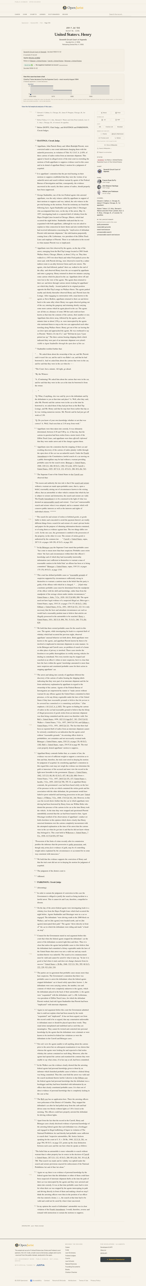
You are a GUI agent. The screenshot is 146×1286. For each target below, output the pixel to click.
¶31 (35, 1120)
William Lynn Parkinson (110, 191)
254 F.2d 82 (82, 719)
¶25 (35, 935)
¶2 (36, 119)
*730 (30, 954)
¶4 (36, 140)
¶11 (35, 446)
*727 (30, 298)
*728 (29, 519)
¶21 (35, 882)
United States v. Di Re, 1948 (56, 964)
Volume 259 (34, 23)
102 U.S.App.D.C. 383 (68, 719)
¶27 (35, 1009)
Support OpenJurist (116, 1259)
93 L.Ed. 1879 (71, 465)
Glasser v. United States (38, 61)
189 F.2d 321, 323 (74, 606)
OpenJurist (25, 23)
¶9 (36, 348)
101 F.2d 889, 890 (72, 597)
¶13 (35, 547)
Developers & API (106, 1247)
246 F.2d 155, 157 (66, 778)
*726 (30, 112)
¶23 (35, 892)
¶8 (36, 248)
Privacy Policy (95, 1280)
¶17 (35, 753)
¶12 (35, 474)
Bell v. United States (45, 719)
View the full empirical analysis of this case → (37, 106)
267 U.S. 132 (59, 469)
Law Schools (69, 1261)
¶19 (35, 870)
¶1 (36, 112)
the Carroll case (77, 474)
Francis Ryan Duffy (109, 180)
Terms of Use (83, 1280)
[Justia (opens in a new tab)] (40, 1265)
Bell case (44, 1099)
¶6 (36, 173)
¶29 (35, 1065)
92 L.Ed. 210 (50, 967)
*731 (30, 1175)
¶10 (35, 428)
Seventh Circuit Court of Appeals (73, 40)
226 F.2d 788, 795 (61, 781)
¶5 (36, 146)
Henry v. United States (114, 160)
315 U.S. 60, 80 (48, 775)
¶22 (35, 887)
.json (32, 1226)
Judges (42, 14)
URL (100, 126)
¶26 (35, 972)
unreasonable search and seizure (108, 235)
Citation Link (109, 126)
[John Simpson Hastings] (99, 187)
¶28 (35, 1043)
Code (25, 14)
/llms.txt (103, 1250)
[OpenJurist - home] (73, 8)
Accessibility (35, 1280)
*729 (30, 725)
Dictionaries (54, 14)
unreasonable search (51, 502)
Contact (47, 1280)
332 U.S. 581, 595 (75, 964)
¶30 (35, 1099)
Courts (33, 14)
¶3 (36, 127)
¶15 (35, 628)
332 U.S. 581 (79, 1139)
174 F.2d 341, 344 (69, 797)
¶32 (35, 1172)
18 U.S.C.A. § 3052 (54, 706)
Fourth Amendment (46, 498)
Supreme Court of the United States (109, 162)
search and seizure (82, 483)
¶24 (35, 907)
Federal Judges (70, 1255)
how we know (63, 65)
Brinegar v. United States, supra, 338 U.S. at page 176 (58, 741)
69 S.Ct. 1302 (59, 465)
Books (65, 14)
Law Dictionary (70, 1253)
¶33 (35, 1206)
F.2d (41, 23)
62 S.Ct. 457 (60, 775)
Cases (17, 14)
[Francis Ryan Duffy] (99, 181)
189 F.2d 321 (64, 725)
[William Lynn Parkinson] (99, 193)
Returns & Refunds (59, 1280)
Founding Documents (72, 1267)
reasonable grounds (77, 575)
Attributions (72, 1280)
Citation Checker (71, 1272)
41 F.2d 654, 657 (52, 835)
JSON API (103, 1253)
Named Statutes (71, 1264)
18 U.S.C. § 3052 (34, 58)
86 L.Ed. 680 (71, 775)
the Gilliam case (81, 1077)
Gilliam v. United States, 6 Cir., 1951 (51, 606)
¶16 (35, 674)
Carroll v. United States (55, 61)
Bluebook (120, 126)
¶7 (36, 195)
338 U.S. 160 (47, 465)
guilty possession (75, 844)
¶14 (35, 574)
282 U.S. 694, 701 (61, 619)
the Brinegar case (46, 547)
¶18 (35, 859)
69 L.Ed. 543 (81, 469)
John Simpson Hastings (110, 186)
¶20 (35, 876)
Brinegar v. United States (73, 61)
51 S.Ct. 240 (74, 619)
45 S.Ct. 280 (70, 469)
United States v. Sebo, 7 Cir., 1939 (50, 597)
